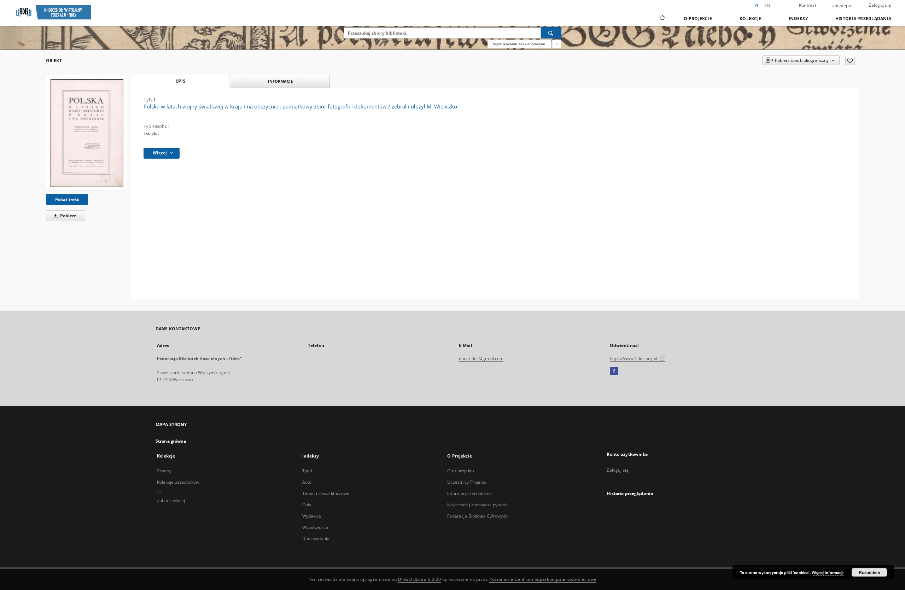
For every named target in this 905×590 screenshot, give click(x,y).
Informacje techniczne (469, 493)
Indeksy (798, 19)
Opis (306, 505)
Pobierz (67, 216)
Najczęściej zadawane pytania (477, 505)
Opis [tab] (180, 81)
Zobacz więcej (171, 500)
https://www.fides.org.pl (634, 358)
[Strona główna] (662, 18)
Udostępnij (842, 5)
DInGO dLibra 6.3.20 (419, 579)
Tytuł (307, 471)
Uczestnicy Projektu (466, 482)
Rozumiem (869, 572)
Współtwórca (315, 527)
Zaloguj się (880, 5)
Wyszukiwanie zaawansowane (519, 43)
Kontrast (807, 5)
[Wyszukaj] (551, 33)
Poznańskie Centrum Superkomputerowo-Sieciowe (542, 579)
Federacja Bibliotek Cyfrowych (477, 516)
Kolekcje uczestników (178, 482)
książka (151, 134)
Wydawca (311, 516)
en (767, 5)
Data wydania (315, 539)
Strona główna (171, 441)
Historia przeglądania (863, 19)
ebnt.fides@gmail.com (481, 358)
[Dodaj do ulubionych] (850, 60)
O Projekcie (698, 19)
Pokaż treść (67, 199)
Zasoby (164, 471)
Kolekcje (750, 19)
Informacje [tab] (280, 81)
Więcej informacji (827, 572)
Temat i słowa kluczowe (326, 493)
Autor (308, 482)
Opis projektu (460, 471)
